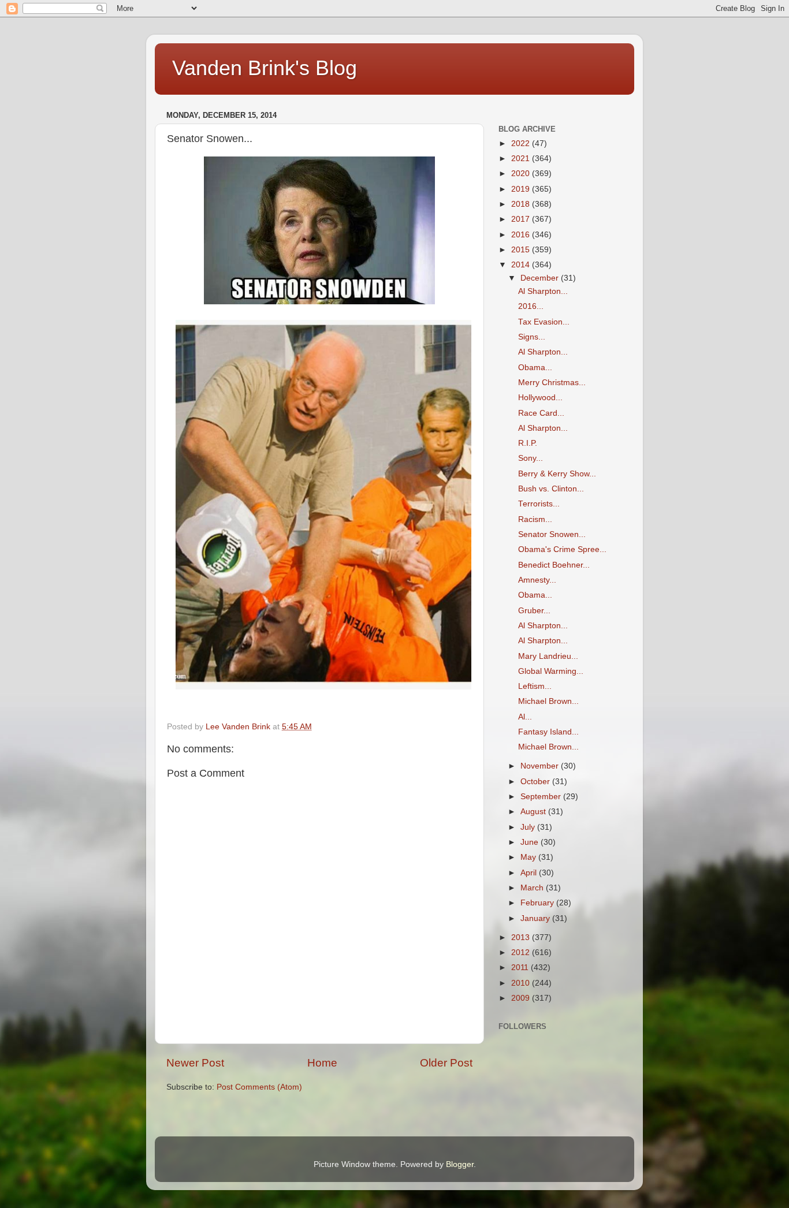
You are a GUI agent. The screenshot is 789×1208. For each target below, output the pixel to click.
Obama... (535, 367)
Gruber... (534, 610)
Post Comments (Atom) (259, 1087)
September (541, 796)
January (536, 918)
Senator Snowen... (552, 534)
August (534, 811)
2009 (521, 998)
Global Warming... (550, 671)
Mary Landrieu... (548, 656)
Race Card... (541, 413)
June (530, 842)
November (540, 766)
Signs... (531, 337)
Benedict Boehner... (554, 565)
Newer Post (195, 1063)
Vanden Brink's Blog (264, 68)
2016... (531, 306)
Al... (525, 717)
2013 (521, 937)
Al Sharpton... (543, 291)
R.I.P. (527, 443)
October (536, 781)
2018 (521, 204)
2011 (521, 967)
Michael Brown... (548, 701)
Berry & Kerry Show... (557, 473)
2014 (521, 264)
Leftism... (535, 686)
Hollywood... (540, 397)
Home (322, 1063)
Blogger (460, 1164)
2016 (521, 234)
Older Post (446, 1063)
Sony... (530, 458)
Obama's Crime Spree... (562, 549)
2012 (521, 952)
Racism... (535, 519)
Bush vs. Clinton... (551, 488)
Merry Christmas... (552, 382)
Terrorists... (539, 503)
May (529, 857)
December (540, 278)
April (529, 872)
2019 (521, 189)
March (533, 887)
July (528, 827)
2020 (521, 173)
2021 (521, 158)
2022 (521, 143)
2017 (521, 219)
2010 (521, 983)
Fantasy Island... (548, 732)
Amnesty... (537, 580)
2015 (521, 249)
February (538, 902)
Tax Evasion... (544, 322)
